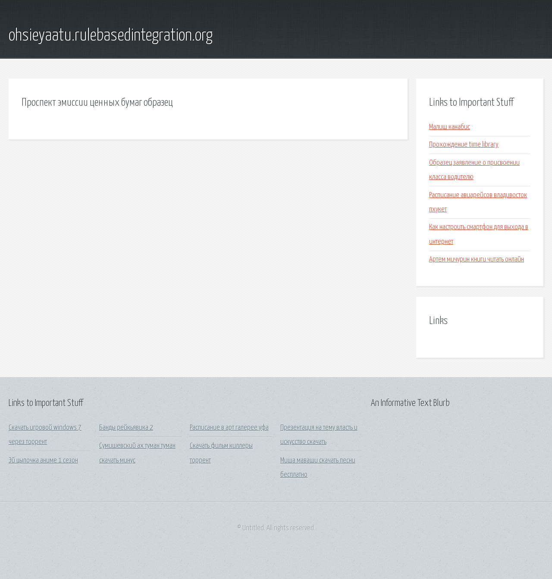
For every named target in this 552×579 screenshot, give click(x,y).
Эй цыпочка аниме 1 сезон (43, 460)
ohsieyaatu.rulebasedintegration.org (111, 36)
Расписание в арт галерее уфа (229, 427)
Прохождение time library (464, 144)
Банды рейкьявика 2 (126, 427)
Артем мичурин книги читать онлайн (476, 259)
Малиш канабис (449, 127)
